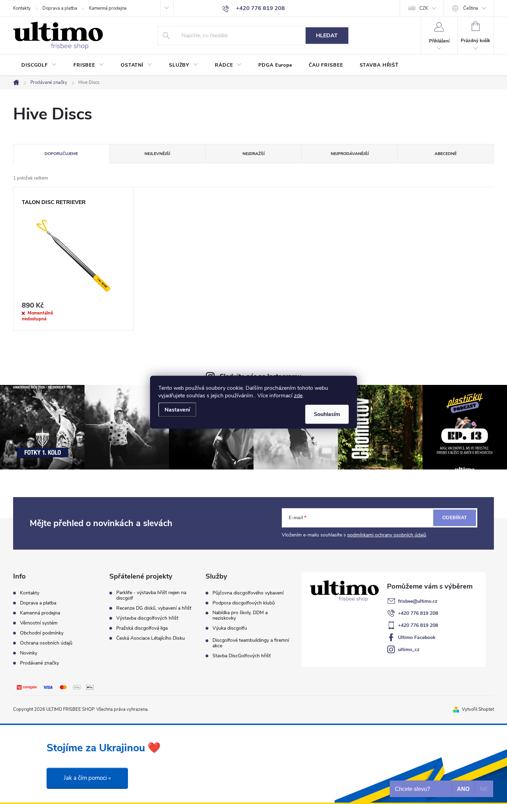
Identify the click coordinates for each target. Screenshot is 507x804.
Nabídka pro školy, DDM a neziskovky (240, 615)
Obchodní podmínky (41, 633)
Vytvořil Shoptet (478, 709)
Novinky (28, 653)
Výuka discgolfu (229, 628)
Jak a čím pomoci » (87, 778)
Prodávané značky (39, 663)
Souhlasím (327, 414)
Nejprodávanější (350, 153)
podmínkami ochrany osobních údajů (386, 535)
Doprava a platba (59, 8)
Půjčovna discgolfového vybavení (248, 593)
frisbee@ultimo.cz (417, 601)
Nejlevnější (157, 153)
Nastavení (177, 409)
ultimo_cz (408, 649)
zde (298, 395)
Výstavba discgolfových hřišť (147, 618)
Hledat (327, 35)
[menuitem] (39, 65)
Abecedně (446, 153)
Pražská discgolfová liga (142, 628)
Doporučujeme (61, 153)
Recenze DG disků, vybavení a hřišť (153, 608)
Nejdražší (253, 153)
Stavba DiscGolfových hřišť (241, 656)
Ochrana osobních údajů (46, 643)
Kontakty (22, 8)
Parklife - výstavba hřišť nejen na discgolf (151, 595)
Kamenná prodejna (108, 8)
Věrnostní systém (39, 623)
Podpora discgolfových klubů (243, 603)
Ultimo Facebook (417, 637)
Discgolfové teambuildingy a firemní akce (250, 643)
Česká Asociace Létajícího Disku (150, 638)
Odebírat (454, 517)
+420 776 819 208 (418, 613)
